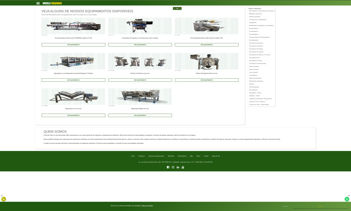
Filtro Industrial (253, 72)
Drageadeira (252, 22)
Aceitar (320, 206)
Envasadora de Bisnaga (256, 49)
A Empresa (141, 156)
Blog (191, 156)
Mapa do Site (216, 156)
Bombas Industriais (254, 16)
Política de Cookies (147, 205)
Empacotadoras (253, 28)
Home (133, 156)
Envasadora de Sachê (255, 60)
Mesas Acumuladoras (255, 78)
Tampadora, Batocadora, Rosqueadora (260, 98)
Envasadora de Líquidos (256, 52)
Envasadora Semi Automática (257, 63)
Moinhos (251, 84)
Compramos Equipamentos (156, 156)
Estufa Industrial (253, 69)
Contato (206, 156)
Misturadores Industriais (256, 81)
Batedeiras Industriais (255, 13)
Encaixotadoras (253, 31)
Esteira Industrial (254, 66)
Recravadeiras (253, 90)
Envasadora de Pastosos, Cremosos (259, 54)
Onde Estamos (182, 156)
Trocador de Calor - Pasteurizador (259, 104)
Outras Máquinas (254, 87)
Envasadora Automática (256, 43)
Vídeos (198, 156)
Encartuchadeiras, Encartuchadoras (259, 37)
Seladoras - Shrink (254, 95)
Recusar (285, 206)
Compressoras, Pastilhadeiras (258, 19)
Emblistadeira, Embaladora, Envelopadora (261, 25)
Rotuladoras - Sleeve (255, 93)
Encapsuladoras (253, 34)
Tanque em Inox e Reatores (257, 101)
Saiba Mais (171, 156)
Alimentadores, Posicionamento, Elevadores (262, 11)
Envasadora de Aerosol (256, 46)
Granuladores (253, 75)
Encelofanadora (253, 40)
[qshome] (177, 8)
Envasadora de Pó (254, 57)
